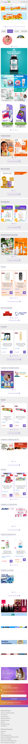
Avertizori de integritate (6, 738)
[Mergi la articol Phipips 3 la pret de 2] (21, 26)
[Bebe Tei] (7, 2)
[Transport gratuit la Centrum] (7, 379)
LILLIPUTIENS (5, 491)
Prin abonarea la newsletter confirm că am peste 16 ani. (13, 692)
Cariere (2, 733)
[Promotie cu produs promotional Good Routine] (7, 94)
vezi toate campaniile (13, 161)
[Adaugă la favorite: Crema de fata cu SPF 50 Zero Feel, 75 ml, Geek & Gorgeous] (3, 272)
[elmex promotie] (20, 94)
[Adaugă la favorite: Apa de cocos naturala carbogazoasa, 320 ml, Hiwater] (16, 272)
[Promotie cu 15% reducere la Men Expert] (20, 451)
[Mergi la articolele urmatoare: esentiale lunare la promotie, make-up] (15, 46)
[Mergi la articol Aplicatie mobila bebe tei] (9, 26)
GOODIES (4, 422)
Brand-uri (3, 722)
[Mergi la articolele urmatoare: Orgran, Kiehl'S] (16, 318)
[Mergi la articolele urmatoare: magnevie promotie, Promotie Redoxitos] (14, 130)
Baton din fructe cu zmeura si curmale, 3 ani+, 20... (21, 418)
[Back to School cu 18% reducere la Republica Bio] (7, 180)
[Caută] (26, 4)
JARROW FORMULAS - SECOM (6, 557)
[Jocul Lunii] (14, 619)
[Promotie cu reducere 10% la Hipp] (7, 246)
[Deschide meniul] (2, 2)
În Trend (17, 31)
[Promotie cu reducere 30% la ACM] (20, 147)
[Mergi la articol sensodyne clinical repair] (17, 26)
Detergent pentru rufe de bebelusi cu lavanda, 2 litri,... (20, 552)
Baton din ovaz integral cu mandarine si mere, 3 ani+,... (7, 418)
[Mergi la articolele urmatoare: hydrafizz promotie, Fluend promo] (17, 130)
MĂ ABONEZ (14, 699)
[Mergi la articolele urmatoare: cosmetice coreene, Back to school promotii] (11, 46)
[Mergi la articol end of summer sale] (4, 26)
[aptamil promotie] (14, 646)
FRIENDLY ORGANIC (19, 556)
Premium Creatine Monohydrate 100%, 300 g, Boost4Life (7, 345)
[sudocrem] (14, 660)
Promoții (10, 31)
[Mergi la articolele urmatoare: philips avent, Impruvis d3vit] (16, 130)
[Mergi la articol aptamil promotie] (19, 26)
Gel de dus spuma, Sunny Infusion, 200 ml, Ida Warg (20, 345)
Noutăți (3, 31)
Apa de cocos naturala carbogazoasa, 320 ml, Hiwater (20, 285)
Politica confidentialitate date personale (9, 737)
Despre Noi (3, 731)
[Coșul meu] (24, 2)
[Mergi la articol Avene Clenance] (24, 26)
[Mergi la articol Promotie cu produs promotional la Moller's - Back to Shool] (12, 26)
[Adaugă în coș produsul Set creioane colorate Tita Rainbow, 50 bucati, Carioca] (24, 493)
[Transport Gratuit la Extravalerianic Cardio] (20, 379)
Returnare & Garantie (5, 718)
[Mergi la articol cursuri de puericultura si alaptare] (10, 26)
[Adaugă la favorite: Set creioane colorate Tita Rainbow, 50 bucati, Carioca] (16, 475)
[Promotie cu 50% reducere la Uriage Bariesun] (7, 147)
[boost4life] (14, 61)
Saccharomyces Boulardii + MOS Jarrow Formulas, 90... (7, 552)
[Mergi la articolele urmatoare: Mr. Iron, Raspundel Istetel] (10, 318)
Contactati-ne (4, 726)
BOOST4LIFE (4, 348)
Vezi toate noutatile (13, 433)
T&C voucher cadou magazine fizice (9, 740)
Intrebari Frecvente (5, 720)
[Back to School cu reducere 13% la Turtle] (20, 180)
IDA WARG (17, 348)
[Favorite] (21, 2)
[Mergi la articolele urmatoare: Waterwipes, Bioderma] (14, 318)
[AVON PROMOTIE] (14, 605)
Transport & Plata (5, 716)
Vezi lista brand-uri (13, 320)
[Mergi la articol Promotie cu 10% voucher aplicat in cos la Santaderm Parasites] (16, 26)
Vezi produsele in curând (13, 359)
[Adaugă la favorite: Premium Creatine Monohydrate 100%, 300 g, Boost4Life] (2, 332)
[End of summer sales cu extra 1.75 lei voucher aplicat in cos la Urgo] (7, 582)
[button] (11, 352)
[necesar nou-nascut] (14, 673)
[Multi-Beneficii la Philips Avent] (7, 213)
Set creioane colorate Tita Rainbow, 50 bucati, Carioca (20, 487)
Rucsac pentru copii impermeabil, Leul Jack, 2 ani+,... (7, 487)
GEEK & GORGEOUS (6, 289)
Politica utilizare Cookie (6, 735)
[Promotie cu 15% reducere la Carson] (7, 451)
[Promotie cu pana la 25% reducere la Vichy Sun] (20, 246)
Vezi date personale (11, 702)
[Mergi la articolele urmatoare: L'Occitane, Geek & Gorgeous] (12, 318)
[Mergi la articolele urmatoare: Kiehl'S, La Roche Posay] (17, 318)
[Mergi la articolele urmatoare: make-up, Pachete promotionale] (16, 46)
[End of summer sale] (14, 8)
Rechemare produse (5, 724)
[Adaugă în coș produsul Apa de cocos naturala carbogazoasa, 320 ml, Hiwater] (24, 292)
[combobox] (14, 4)
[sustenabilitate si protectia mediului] (14, 632)
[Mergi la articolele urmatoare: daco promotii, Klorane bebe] (12, 130)
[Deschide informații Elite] (3, 273)
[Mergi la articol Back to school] (5, 26)
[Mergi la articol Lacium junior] (22, 26)
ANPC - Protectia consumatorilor (8, 742)
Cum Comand (4, 714)
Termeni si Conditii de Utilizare (7, 713)
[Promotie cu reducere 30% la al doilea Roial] (20, 582)
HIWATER (17, 289)
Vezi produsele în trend (13, 301)
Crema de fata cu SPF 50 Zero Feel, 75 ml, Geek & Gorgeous (7, 285)
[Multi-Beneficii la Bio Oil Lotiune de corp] (20, 213)
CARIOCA (17, 490)
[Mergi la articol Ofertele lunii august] (7, 26)
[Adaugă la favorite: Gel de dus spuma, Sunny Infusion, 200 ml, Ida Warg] (16, 332)
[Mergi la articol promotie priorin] (14, 26)
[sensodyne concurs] (14, 81)
